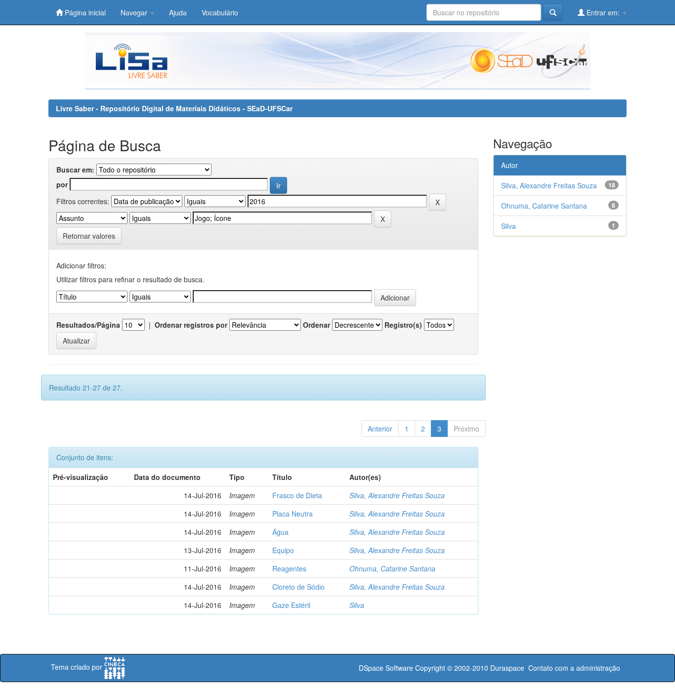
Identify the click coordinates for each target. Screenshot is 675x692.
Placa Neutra (292, 514)
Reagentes (289, 568)
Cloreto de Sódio (298, 587)
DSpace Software (386, 668)
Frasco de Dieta (297, 495)
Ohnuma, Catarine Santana (392, 568)
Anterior (380, 428)
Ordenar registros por (191, 325)
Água (280, 532)
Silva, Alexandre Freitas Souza (397, 495)
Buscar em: (75, 169)
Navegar (135, 12)
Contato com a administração (574, 668)
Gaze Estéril (291, 605)
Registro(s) (403, 325)
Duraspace (507, 668)
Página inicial (84, 12)
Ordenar (316, 325)
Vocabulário (220, 12)
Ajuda (178, 12)
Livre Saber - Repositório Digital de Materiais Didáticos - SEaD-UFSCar (174, 108)
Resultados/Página (88, 325)
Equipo (283, 550)
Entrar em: (603, 12)
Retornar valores (89, 236)
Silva (356, 605)
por (62, 184)
